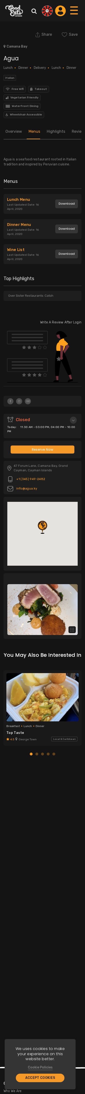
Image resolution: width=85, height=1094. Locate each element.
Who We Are (12, 1091)
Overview (13, 131)
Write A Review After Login (60, 322)
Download (67, 203)
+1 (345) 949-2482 (30, 479)
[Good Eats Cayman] (14, 11)
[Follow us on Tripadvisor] (28, 401)
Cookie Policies (40, 1067)
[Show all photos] (72, 629)
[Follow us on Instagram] (19, 401)
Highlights (56, 131)
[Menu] (74, 15)
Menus (34, 131)
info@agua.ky (26, 488)
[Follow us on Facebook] (10, 401)
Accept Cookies (40, 1078)
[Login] (60, 10)
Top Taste (15, 733)
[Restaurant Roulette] (47, 10)
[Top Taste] (42, 697)
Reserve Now (42, 449)
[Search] (34, 10)
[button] (42, 527)
